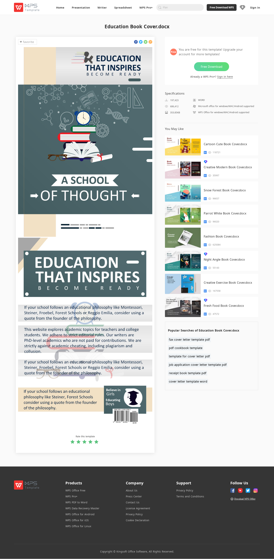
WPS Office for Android (80, 514)
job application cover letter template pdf (198, 365)
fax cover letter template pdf (189, 339)
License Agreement (138, 508)
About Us (131, 490)
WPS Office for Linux (78, 526)
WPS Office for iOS (77, 520)
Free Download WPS (222, 7)
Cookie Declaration (137, 520)
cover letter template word (188, 381)
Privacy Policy (134, 514)
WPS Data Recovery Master (82, 508)
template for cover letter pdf (189, 356)
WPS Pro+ (71, 496)
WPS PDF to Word (76, 502)
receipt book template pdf (187, 373)
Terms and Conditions (190, 496)
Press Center (134, 496)
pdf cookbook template (185, 348)
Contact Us (132, 502)
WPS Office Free (75, 490)
